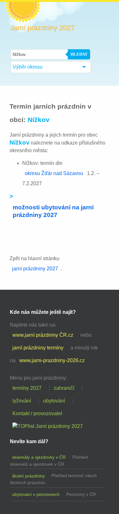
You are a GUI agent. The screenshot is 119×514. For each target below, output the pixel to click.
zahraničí (64, 388)
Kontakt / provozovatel (37, 413)
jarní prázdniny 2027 (35, 268)
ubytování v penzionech (36, 494)
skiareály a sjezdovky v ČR (39, 457)
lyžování (21, 400)
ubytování (54, 400)
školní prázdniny (28, 475)
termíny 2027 (27, 388)
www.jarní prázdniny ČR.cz (42, 335)
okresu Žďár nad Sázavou (54, 173)
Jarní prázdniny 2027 (42, 28)
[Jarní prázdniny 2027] (47, 426)
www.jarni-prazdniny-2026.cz (52, 360)
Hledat (79, 54)
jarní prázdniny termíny (37, 347)
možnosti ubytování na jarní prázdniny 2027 (53, 211)
